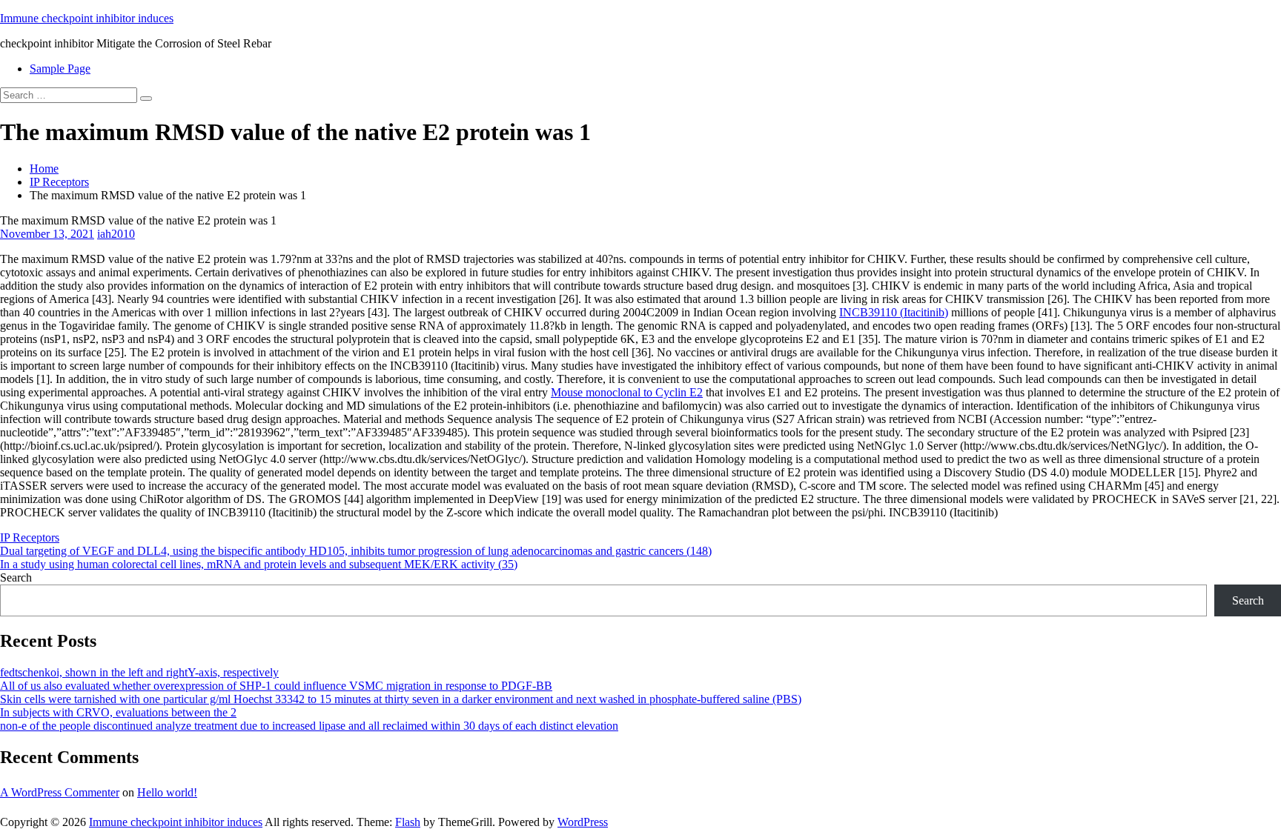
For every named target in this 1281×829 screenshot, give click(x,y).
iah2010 (116, 233)
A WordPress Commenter (59, 792)
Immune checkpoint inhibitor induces (86, 18)
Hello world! (167, 792)
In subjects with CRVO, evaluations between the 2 (118, 712)
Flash (407, 822)
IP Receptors (59, 182)
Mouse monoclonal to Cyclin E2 (627, 392)
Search (16, 577)
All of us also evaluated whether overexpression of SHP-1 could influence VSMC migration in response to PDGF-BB (276, 685)
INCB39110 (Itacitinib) (893, 312)
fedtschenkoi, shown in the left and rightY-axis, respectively (139, 672)
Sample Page (60, 68)
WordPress (582, 822)
